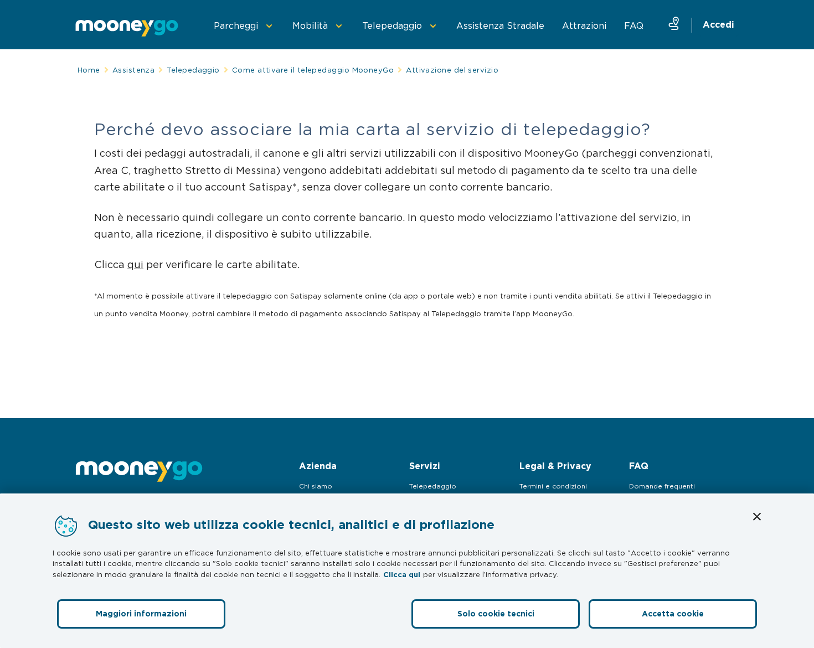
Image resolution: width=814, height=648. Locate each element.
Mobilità (310, 25)
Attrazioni (584, 25)
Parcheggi (236, 25)
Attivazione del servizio (452, 69)
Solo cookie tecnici (495, 614)
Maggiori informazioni (141, 614)
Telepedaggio (392, 25)
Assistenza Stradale (500, 25)
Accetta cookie (673, 614)
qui (135, 264)
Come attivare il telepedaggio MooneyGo (313, 69)
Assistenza (133, 69)
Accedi (718, 24)
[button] (757, 516)
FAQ (633, 25)
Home (89, 69)
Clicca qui (401, 574)
